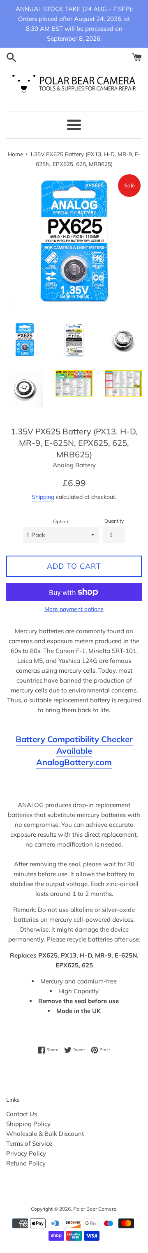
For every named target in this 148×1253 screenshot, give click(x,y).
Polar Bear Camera (94, 1209)
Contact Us (21, 1114)
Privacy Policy (26, 1153)
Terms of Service (29, 1143)
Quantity (114, 521)
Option (60, 521)
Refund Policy (26, 1163)
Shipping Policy (28, 1124)
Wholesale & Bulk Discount (45, 1134)
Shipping (43, 496)
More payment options (74, 608)
